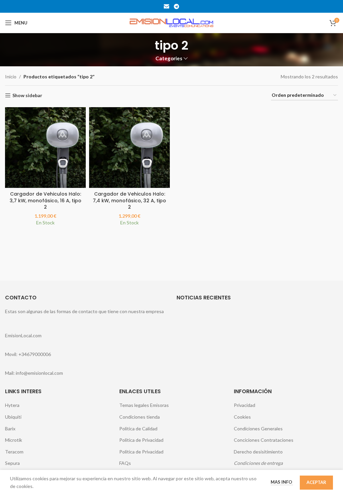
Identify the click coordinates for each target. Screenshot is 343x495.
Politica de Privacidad (141, 440)
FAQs (125, 463)
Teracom (14, 451)
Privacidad (244, 405)
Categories (168, 58)
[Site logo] (171, 22)
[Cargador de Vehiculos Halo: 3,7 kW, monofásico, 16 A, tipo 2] (45, 147)
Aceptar (316, 482)
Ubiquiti (13, 417)
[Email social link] (167, 6)
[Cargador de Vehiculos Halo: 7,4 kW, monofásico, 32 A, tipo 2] (129, 147)
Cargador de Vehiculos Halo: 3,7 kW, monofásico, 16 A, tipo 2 (45, 200)
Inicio (10, 76)
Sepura (12, 463)
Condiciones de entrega (258, 463)
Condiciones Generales (258, 428)
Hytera (12, 405)
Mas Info (282, 482)
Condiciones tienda (139, 417)
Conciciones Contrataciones (263, 440)
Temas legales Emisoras (144, 405)
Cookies (242, 417)
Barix (10, 428)
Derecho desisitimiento (258, 451)
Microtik (13, 440)
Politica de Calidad (138, 428)
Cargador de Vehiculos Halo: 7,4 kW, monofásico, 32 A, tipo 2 (129, 200)
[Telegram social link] (176, 6)
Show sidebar (27, 95)
